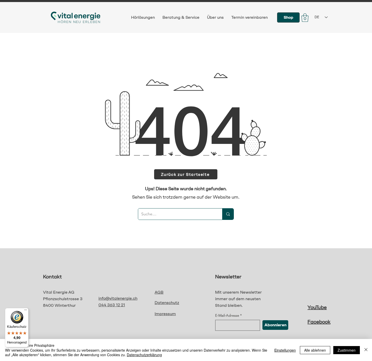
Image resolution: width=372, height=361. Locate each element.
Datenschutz (167, 302)
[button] (304, 17)
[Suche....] (228, 214)
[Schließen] (366, 350)
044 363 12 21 (111, 304)
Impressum (165, 313)
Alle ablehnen (315, 350)
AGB (159, 292)
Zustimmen (347, 350)
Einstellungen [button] (285, 350)
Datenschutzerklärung (144, 354)
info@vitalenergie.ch (117, 298)
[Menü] (26, 311)
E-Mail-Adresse (227, 315)
